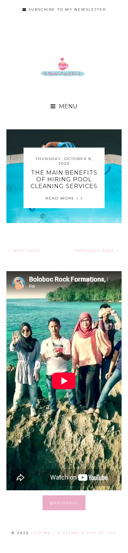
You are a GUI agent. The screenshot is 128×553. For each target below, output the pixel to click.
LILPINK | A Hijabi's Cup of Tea (73, 533)
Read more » (63, 198)
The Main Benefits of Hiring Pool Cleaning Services (64, 179)
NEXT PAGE (26, 250)
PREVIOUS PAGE (96, 250)
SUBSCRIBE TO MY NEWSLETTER (66, 9)
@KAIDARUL (64, 503)
